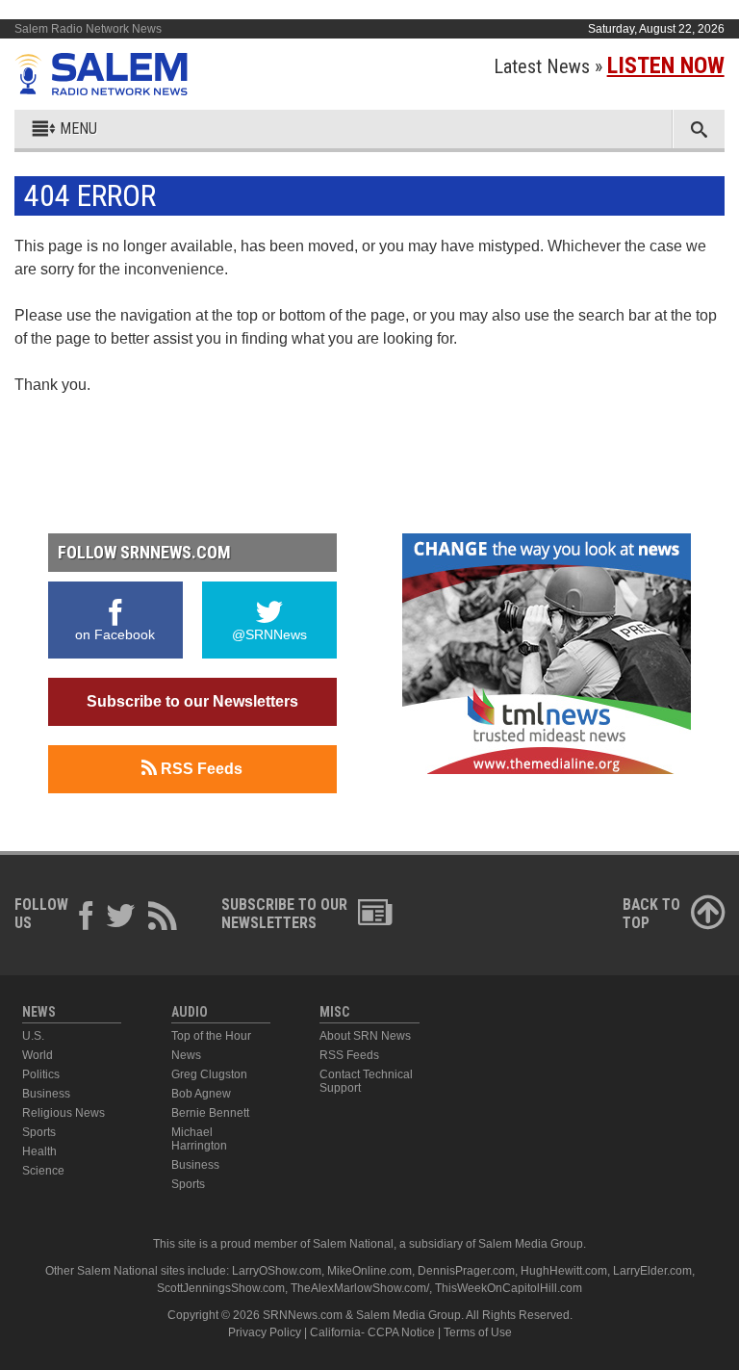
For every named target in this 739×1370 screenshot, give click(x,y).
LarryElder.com (652, 1271)
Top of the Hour (211, 1036)
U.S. (33, 1036)
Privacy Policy (264, 1332)
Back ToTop (651, 913)
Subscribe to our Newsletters (192, 701)
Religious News (63, 1113)
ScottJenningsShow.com (221, 1288)
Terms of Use (478, 1332)
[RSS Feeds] (162, 918)
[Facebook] (86, 918)
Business (46, 1093)
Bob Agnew (201, 1093)
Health (39, 1151)
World (37, 1055)
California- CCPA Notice (372, 1332)
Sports (39, 1132)
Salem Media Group (530, 1244)
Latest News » (609, 66)
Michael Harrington (199, 1138)
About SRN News (365, 1036)
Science (43, 1170)
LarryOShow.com (276, 1271)
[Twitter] (121, 918)
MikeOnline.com (369, 1271)
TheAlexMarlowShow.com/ (360, 1288)
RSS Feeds (199, 769)
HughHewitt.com (564, 1271)
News (186, 1055)
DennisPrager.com (466, 1271)
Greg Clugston (209, 1074)
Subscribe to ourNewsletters (284, 913)
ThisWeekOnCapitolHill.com (508, 1288)
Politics (41, 1074)
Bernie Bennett (210, 1113)
